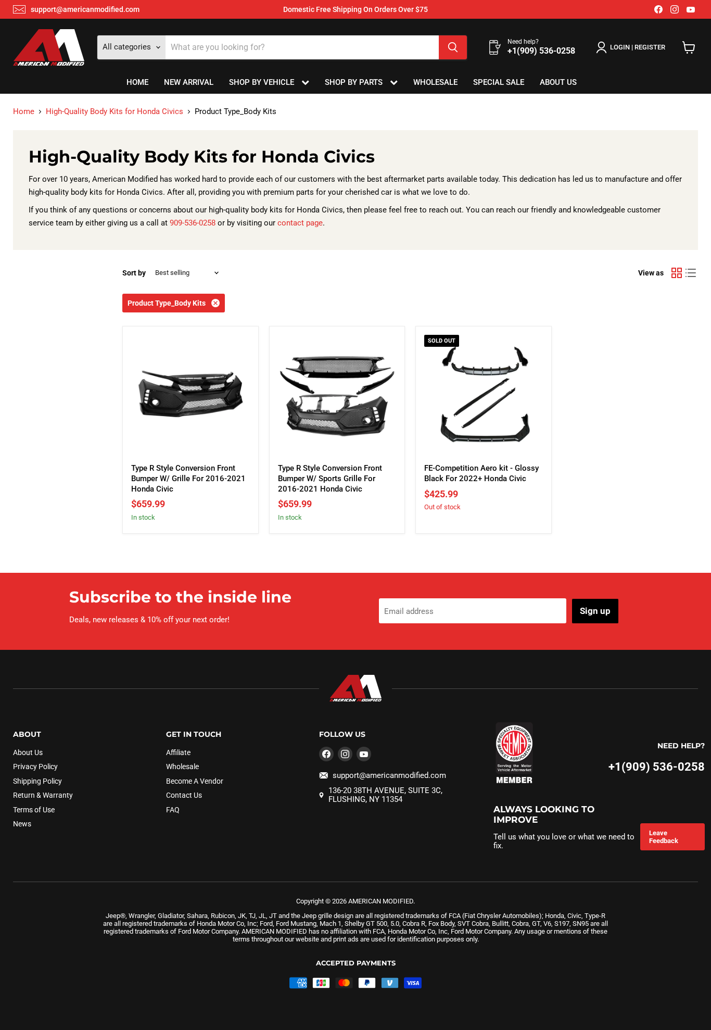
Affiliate (178, 752)
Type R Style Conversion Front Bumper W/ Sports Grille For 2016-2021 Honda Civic (330, 478)
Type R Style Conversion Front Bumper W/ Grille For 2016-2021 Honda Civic (188, 478)
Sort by (134, 273)
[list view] (691, 273)
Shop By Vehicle (262, 82)
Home (137, 82)
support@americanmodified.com (85, 9)
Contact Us (184, 795)
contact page (300, 223)
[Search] (453, 47)
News (22, 824)
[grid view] (676, 273)
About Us (558, 82)
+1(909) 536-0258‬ (656, 766)
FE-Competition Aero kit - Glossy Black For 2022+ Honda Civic (481, 473)
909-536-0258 (192, 223)
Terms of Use (34, 810)
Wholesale (435, 82)
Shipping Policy (37, 781)
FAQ (173, 810)
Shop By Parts (355, 82)
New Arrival (188, 82)
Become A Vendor (194, 781)
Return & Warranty (43, 795)
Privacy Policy (35, 766)
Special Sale (498, 82)
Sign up (595, 611)
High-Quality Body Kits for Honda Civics (114, 111)
